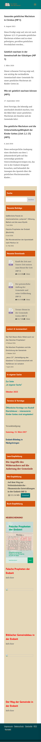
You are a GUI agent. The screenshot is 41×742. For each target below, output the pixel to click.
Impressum (8, 726)
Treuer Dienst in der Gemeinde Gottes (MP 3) (22, 312)
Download (25, 495)
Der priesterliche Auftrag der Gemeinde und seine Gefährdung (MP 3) (23, 290)
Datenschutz (19, 726)
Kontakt (8, 729)
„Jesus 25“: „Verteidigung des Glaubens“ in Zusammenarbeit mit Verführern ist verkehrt (19, 360)
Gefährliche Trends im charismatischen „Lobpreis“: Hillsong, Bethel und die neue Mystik (20, 219)
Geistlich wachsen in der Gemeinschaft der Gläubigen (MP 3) (20, 55)
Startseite (28, 726)
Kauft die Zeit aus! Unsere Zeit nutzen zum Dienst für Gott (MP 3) (24, 266)
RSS (35, 726)
